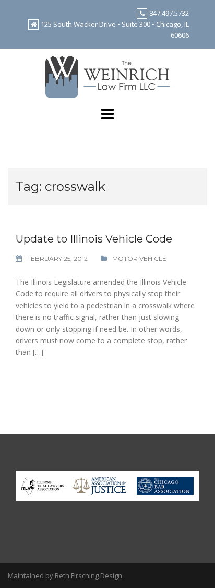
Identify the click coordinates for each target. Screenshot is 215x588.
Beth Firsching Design (88, 575)
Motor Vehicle (139, 258)
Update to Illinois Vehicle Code (94, 239)
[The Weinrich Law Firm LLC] (107, 77)
